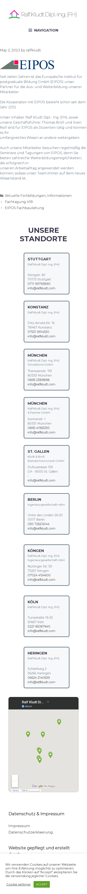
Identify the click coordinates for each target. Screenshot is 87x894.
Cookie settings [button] (18, 884)
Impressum (19, 826)
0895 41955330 (39, 428)
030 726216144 (38, 524)
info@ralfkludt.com (41, 288)
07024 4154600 (39, 575)
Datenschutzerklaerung (30, 832)
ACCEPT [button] (41, 884)
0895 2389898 (39, 380)
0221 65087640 (39, 626)
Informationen (59, 196)
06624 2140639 (39, 678)
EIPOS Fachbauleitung (24, 208)
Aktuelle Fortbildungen (25, 196)
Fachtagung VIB (19, 202)
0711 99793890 (39, 284)
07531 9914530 (38, 332)
